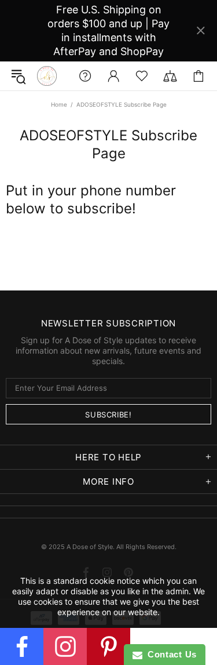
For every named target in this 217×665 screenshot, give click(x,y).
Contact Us (169, 654)
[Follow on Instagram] (65, 646)
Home (59, 104)
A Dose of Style (47, 76)
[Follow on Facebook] (21, 646)
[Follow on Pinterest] (108, 646)
